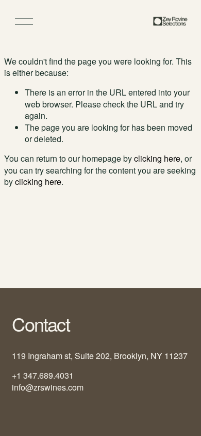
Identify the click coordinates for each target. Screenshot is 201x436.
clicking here (157, 158)
